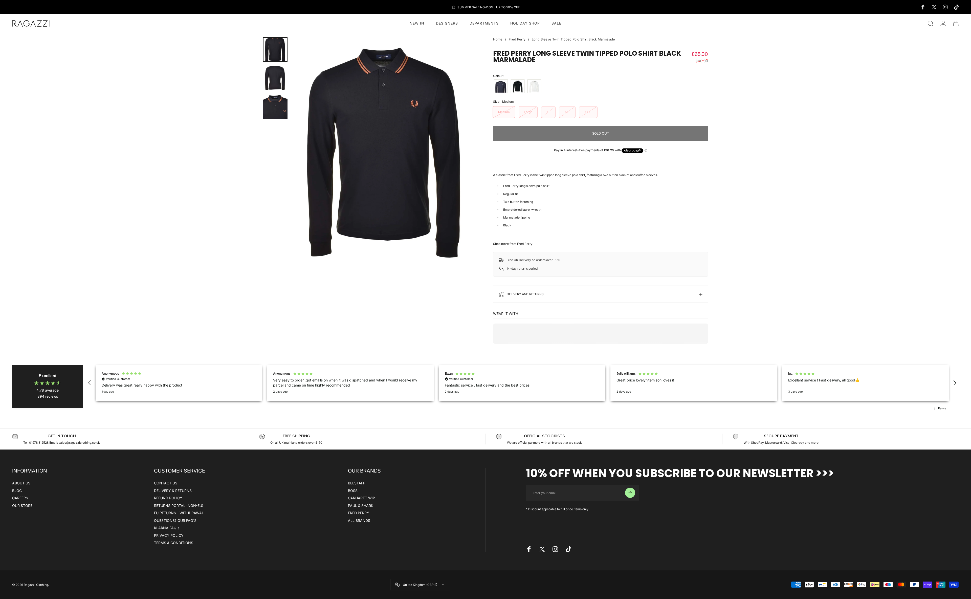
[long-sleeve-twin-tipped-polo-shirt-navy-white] (501, 86)
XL (548, 112)
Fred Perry (517, 39)
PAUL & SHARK (360, 505)
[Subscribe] (630, 493)
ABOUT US (21, 483)
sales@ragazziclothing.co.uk (79, 442)
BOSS (353, 490)
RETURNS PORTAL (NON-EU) (178, 505)
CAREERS (20, 498)
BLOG (17, 490)
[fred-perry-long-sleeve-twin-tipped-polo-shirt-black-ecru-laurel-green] (517, 86)
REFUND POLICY (168, 498)
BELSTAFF (356, 483)
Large (528, 112)
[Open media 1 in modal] (385, 152)
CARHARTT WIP (361, 498)
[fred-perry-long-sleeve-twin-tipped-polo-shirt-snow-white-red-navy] (534, 86)
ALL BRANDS (359, 520)
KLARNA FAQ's (166, 528)
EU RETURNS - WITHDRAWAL (179, 513)
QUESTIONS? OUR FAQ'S (175, 520)
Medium (504, 112)
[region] (522, 383)
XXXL (588, 112)
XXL (567, 112)
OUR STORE (22, 505)
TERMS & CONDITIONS (173, 543)
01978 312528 (39, 442)
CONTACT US (165, 483)
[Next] (465, 153)
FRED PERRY (358, 513)
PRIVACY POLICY (169, 535)
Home (497, 39)
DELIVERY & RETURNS (173, 490)
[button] (90, 383)
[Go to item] (275, 49)
